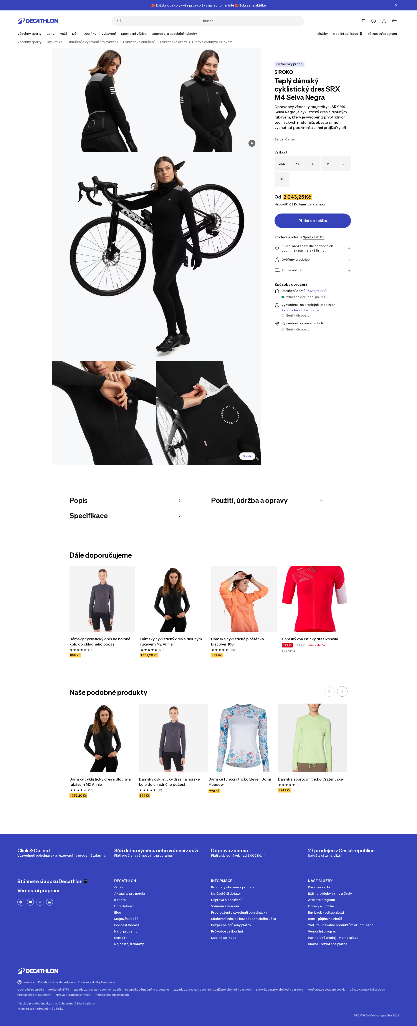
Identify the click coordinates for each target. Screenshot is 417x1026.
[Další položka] (342, 691)
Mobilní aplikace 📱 (347, 33)
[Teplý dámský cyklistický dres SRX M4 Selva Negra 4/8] (104, 413)
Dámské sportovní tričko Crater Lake (310, 779)
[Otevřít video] (251, 143)
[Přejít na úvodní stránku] (37, 21)
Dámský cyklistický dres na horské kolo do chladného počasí (100, 641)
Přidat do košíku (313, 221)
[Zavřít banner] (396, 5)
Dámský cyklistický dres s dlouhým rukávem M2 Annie (171, 641)
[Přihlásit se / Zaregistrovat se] (384, 21)
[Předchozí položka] (329, 691)
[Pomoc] (373, 21)
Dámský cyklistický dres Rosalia (310, 639)
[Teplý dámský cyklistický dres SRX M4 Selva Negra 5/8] (208, 413)
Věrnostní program (382, 33)
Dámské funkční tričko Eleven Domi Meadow (240, 782)
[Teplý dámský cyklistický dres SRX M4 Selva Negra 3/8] (156, 256)
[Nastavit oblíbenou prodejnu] (363, 21)
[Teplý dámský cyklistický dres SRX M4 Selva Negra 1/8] (208, 100)
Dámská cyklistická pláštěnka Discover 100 (238, 641)
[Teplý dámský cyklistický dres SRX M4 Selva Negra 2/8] (104, 100)
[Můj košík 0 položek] (394, 21)
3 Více (247, 456)
